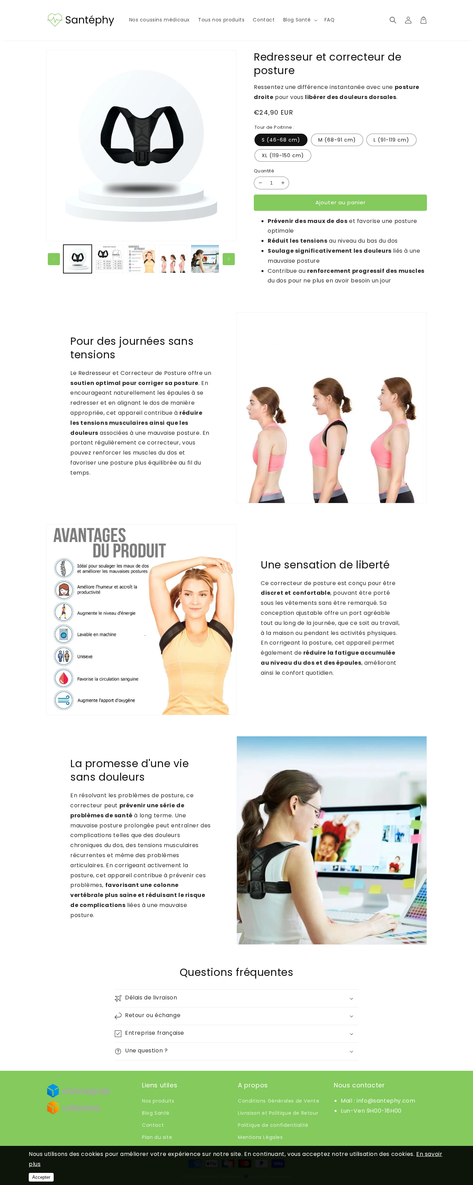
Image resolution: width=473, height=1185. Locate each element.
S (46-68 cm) (281, 139)
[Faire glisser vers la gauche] (54, 259)
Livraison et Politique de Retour (278, 1113)
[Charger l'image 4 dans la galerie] (173, 259)
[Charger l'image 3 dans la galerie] (141, 259)
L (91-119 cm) (391, 139)
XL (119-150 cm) (283, 155)
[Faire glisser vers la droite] (229, 259)
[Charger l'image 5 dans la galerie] (205, 259)
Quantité (264, 171)
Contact (153, 1125)
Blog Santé (156, 1113)
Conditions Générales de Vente (278, 1100)
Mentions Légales (260, 1137)
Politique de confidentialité (273, 1125)
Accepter (41, 1177)
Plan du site (157, 1137)
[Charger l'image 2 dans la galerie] (109, 259)
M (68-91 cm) (337, 139)
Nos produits (158, 1100)
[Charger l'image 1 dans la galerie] (77, 259)
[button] (299, 19)
